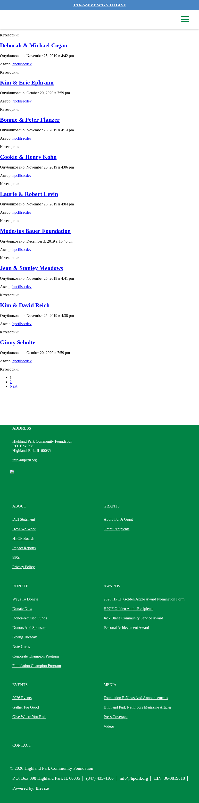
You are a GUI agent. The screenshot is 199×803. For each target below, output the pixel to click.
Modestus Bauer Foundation (35, 231)
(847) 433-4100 (100, 778)
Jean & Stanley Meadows (31, 268)
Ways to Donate (25, 599)
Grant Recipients (116, 529)
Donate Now (22, 609)
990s (16, 557)
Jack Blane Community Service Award (133, 618)
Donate (20, 586)
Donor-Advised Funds (29, 618)
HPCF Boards (23, 538)
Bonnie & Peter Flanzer (30, 120)
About (19, 506)
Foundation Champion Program (36, 666)
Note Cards (21, 646)
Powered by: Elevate (30, 788)
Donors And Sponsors (29, 627)
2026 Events (22, 698)
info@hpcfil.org (24, 460)
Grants (112, 506)
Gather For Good (25, 707)
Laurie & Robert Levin (29, 194)
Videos (109, 726)
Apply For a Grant (118, 519)
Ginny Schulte (17, 342)
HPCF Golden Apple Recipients (128, 609)
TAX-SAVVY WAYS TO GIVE (99, 5)
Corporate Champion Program (35, 656)
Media (110, 685)
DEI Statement (23, 519)
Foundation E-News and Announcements (136, 698)
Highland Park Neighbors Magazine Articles (138, 707)
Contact (21, 745)
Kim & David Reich (25, 305)
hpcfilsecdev (22, 64)
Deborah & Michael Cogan (33, 45)
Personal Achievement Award (126, 627)
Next (13, 386)
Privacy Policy (23, 567)
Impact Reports (24, 548)
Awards (112, 586)
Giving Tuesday (24, 637)
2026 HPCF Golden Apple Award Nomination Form (144, 599)
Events (20, 685)
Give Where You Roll (29, 717)
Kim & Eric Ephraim (27, 82)
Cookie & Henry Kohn (28, 157)
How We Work (24, 529)
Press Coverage (115, 717)
